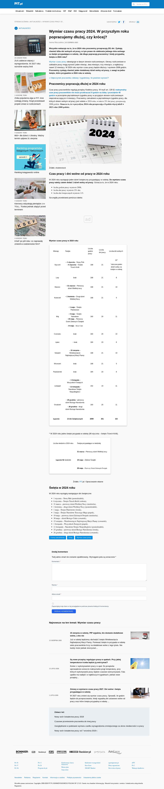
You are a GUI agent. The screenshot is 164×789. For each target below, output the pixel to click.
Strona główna (21, 22)
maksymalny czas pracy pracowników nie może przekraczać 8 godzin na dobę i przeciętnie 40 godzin (87, 93)
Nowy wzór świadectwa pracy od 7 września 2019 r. (76, 731)
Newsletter (18, 777)
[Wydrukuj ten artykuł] (138, 22)
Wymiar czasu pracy (57, 62)
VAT (64, 11)
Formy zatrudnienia (57, 537)
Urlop (70, 537)
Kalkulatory (39, 11)
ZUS (75, 11)
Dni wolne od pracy (114, 768)
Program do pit (42, 768)
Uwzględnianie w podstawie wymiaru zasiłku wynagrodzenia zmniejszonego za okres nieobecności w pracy (99, 726)
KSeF (70, 11)
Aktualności (20, 11)
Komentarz (56, 561)
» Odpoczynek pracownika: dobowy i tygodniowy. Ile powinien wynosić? (79, 78)
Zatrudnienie (94, 11)
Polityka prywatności (74, 777)
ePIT (133, 763)
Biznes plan (65, 767)
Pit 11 (40, 763)
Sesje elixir (64, 770)
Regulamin (36, 777)
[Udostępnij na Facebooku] (124, 22)
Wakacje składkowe (138, 768)
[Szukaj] (134, 4)
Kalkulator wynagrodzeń (92, 763)
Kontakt (45, 777)
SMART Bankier (90, 768)
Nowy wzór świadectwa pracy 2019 (69, 717)
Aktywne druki (106, 11)
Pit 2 (133, 765)
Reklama (27, 777)
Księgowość (83, 11)
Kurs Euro (88, 765)
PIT (80, 482)
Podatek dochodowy (53, 11)
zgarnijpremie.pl (113, 763)
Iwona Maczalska (56, 42)
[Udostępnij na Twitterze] (119, 22)
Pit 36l (17, 768)
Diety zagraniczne (114, 765)
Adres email (56, 594)
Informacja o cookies (57, 777)
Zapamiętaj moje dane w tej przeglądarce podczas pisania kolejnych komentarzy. (80, 606)
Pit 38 (16, 763)
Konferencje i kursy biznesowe (67, 764)
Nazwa (55, 585)
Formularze (117, 11)
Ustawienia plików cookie (92, 777)
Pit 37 (16, 765)
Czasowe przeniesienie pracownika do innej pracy (75, 721)
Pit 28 (40, 765)
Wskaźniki (29, 11)
